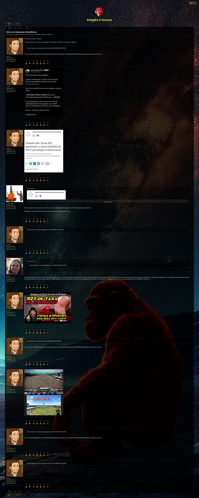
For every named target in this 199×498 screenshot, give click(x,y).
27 (27, 28)
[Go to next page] (30, 28)
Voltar (18, 23)
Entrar (193, 3)
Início (10, 23)
